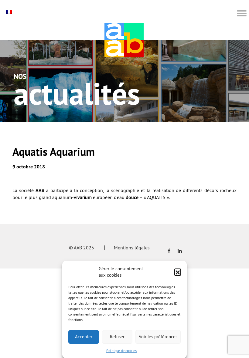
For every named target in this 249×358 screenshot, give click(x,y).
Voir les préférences (158, 336)
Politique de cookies (121, 350)
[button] (178, 272)
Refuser (117, 336)
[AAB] (124, 40)
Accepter (83, 336)
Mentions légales (132, 248)
